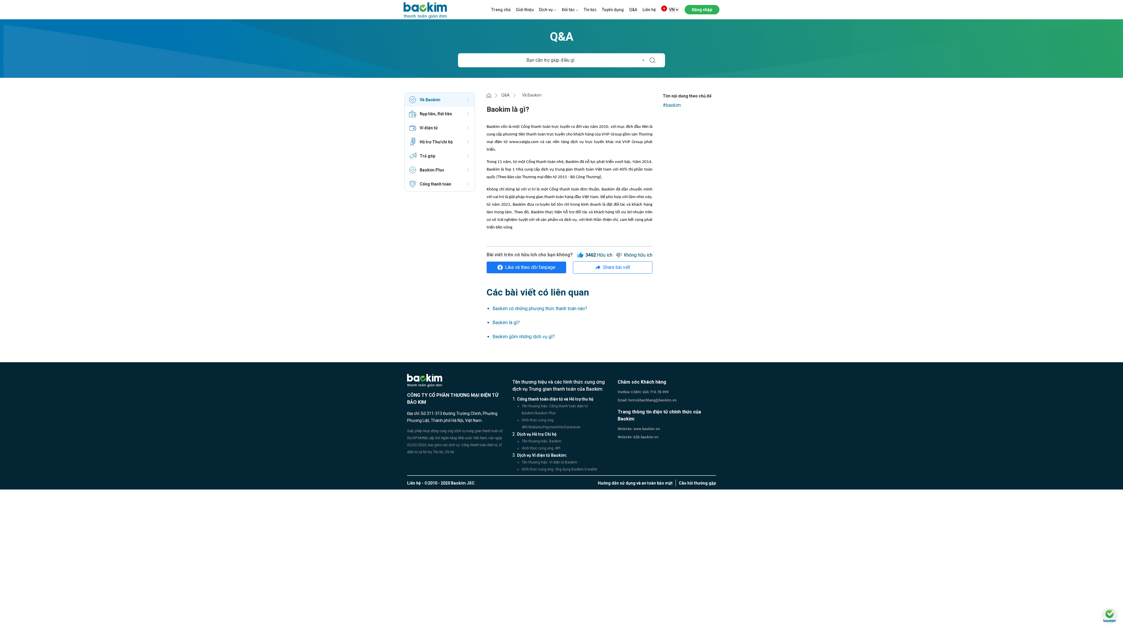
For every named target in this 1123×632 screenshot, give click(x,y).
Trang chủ (501, 9)
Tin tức (590, 9)
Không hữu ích (638, 255)
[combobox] (552, 60)
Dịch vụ (546, 9)
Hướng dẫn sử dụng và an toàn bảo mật (635, 483)
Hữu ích (598, 255)
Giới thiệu (525, 9)
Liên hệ (649, 9)
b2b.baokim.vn (645, 437)
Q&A (633, 9)
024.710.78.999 (655, 392)
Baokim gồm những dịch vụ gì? (523, 336)
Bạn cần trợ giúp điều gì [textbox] (550, 60)
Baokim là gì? (506, 322)
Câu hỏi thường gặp (697, 483)
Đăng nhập (702, 9)
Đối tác (568, 9)
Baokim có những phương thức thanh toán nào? (539, 308)
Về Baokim (532, 95)
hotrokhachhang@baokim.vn (651, 400)
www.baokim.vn (646, 429)
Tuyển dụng (613, 9)
